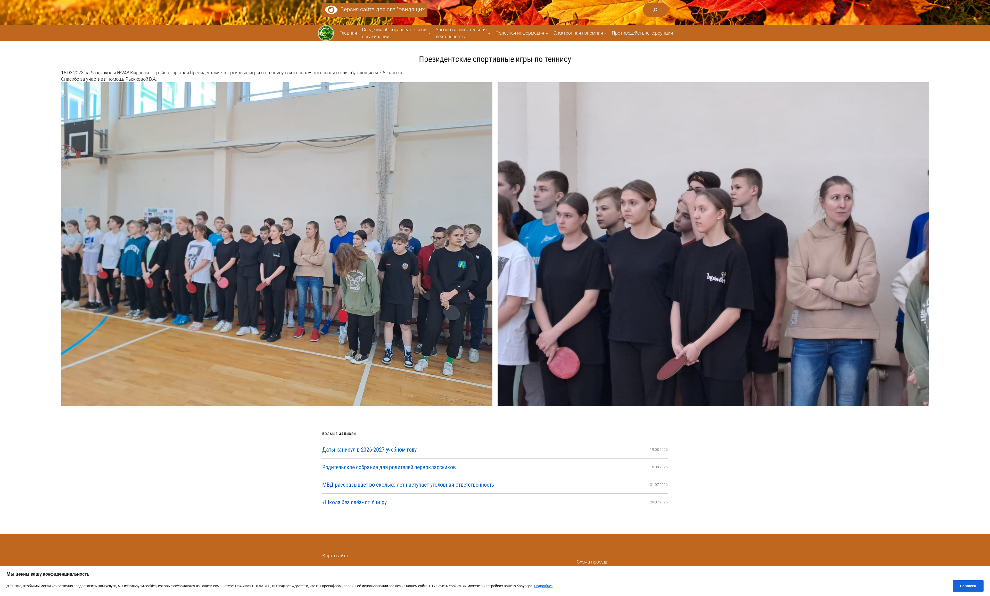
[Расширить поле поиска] (655, 10)
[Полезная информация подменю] (547, 32)
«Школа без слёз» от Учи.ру (354, 502)
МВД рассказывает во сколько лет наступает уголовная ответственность (408, 484)
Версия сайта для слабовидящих (381, 9)
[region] (495, 581)
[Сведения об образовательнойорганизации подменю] (429, 32)
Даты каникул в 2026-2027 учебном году (369, 449)
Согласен (968, 586)
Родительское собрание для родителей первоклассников (389, 467)
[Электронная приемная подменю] (605, 32)
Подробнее (543, 586)
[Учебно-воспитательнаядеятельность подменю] (489, 32)
